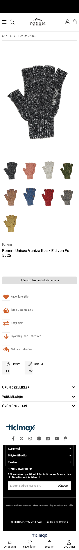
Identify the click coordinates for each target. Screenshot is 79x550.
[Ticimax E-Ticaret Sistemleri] (39, 536)
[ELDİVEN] (14, 36)
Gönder (62, 485)
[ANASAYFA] (6, 36)
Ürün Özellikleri (16, 387)
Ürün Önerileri (14, 406)
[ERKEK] (10, 36)
